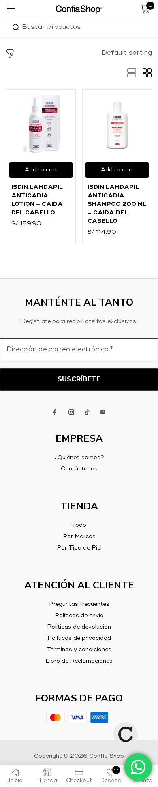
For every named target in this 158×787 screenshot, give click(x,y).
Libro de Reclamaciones (79, 661)
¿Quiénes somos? (79, 457)
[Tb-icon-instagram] (71, 412)
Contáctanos (79, 469)
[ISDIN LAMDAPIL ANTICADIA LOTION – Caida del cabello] (41, 124)
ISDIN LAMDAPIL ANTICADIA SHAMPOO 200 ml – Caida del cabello (117, 204)
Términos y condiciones (79, 649)
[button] (127, 53)
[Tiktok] (87, 412)
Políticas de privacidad (79, 638)
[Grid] (147, 73)
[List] (132, 73)
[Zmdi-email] (103, 412)
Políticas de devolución (79, 627)
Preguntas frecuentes (79, 604)
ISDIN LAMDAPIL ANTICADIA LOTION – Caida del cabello (37, 200)
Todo (79, 525)
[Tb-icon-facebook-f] (55, 412)
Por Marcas (79, 536)
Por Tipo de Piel (79, 548)
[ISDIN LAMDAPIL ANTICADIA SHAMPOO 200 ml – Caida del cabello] (117, 124)
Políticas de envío (79, 615)
